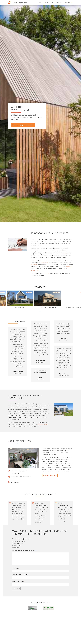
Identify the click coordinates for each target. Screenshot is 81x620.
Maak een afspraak (49, 475)
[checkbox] (12, 541)
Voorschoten (64, 292)
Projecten (42, 2)
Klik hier (47, 273)
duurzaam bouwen (43, 424)
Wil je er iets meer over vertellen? (24, 551)
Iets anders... (16, 547)
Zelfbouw (50, 2)
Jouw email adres (18, 581)
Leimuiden (9, 292)
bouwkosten (34, 264)
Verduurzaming (17, 545)
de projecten (69, 266)
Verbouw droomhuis (18, 543)
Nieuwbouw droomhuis (19, 541)
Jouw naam (16, 568)
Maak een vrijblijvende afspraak (22, 125)
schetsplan (64, 254)
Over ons (59, 2)
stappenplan (45, 262)
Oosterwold (36, 292)
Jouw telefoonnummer (20, 575)
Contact (67, 2)
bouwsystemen (35, 270)
